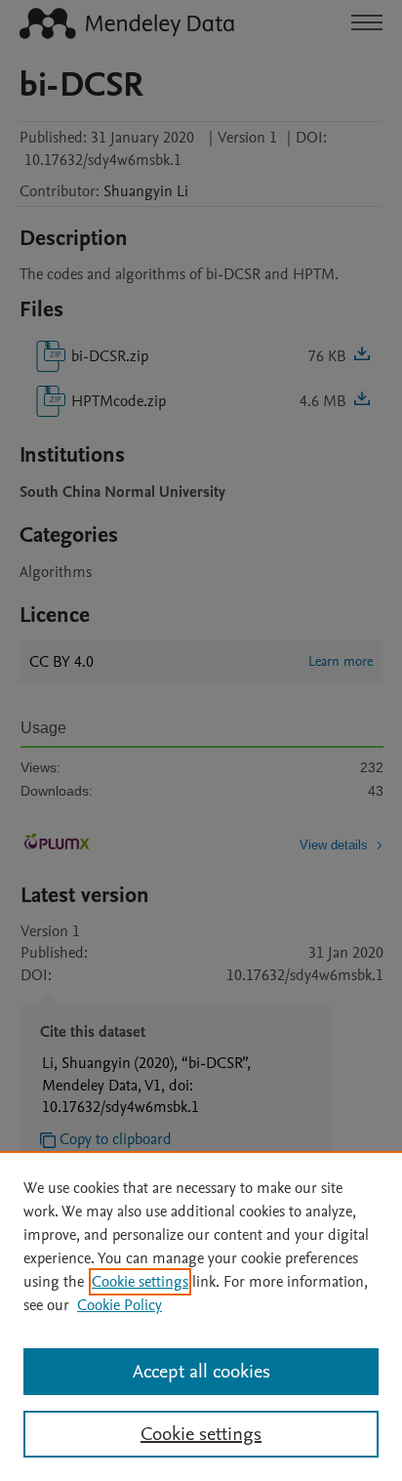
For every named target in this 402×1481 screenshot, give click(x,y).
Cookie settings (140, 1282)
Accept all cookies (201, 1371)
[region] (201, 1316)
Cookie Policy (119, 1305)
